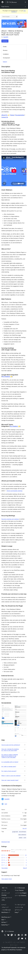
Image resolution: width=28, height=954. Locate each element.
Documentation (19, 115)
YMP (5, 804)
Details (5, 46)
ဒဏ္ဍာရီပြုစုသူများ (6, 910)
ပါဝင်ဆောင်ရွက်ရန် (20, 904)
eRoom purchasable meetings (14, 490)
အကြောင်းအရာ (4, 888)
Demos (12, 115)
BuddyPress (5, 925)
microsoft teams (22, 831)
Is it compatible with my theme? (9, 762)
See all (25, 868)
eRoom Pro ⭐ (5, 115)
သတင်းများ (3, 890)
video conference (22, 834)
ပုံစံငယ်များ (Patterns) (20, 895)
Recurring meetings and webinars (10, 519)
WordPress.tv (5, 912)
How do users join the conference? (10, 745)
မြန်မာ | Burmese (9, 931)
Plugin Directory (5, 6)
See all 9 (25, 828)
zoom (25, 837)
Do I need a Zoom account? (8, 771)
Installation (6, 54)
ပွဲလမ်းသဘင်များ (19, 907)
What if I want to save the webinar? (11, 775)
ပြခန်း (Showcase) (20, 888)
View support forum (6, 879)
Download (4, 41)
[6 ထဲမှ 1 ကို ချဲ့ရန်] (11, 707)
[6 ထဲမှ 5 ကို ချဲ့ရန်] (24, 728)
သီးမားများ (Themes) (19, 890)
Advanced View (5, 842)
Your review (4, 868)
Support (5, 61)
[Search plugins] (16, 16)
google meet (15, 831)
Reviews (5, 50)
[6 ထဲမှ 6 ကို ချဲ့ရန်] (24, 735)
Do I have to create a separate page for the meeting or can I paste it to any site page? (9, 756)
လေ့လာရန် (3, 904)
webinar (20, 837)
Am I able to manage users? (8, 766)
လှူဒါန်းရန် (18, 910)
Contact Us (4, 117)
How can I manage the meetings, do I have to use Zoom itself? (10, 749)
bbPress (4, 922)
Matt (3, 919)
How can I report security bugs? (9, 780)
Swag (17, 912)
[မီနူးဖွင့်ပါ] (25, 2)
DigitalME (5, 37)
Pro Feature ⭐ (7, 376)
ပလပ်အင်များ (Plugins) (20, 893)
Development (6, 58)
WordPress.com (6, 917)
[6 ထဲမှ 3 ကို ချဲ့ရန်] (24, 707)
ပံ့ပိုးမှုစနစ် (4, 907)
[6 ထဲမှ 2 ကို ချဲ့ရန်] (11, 722)
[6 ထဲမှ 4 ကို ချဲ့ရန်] (24, 722)
